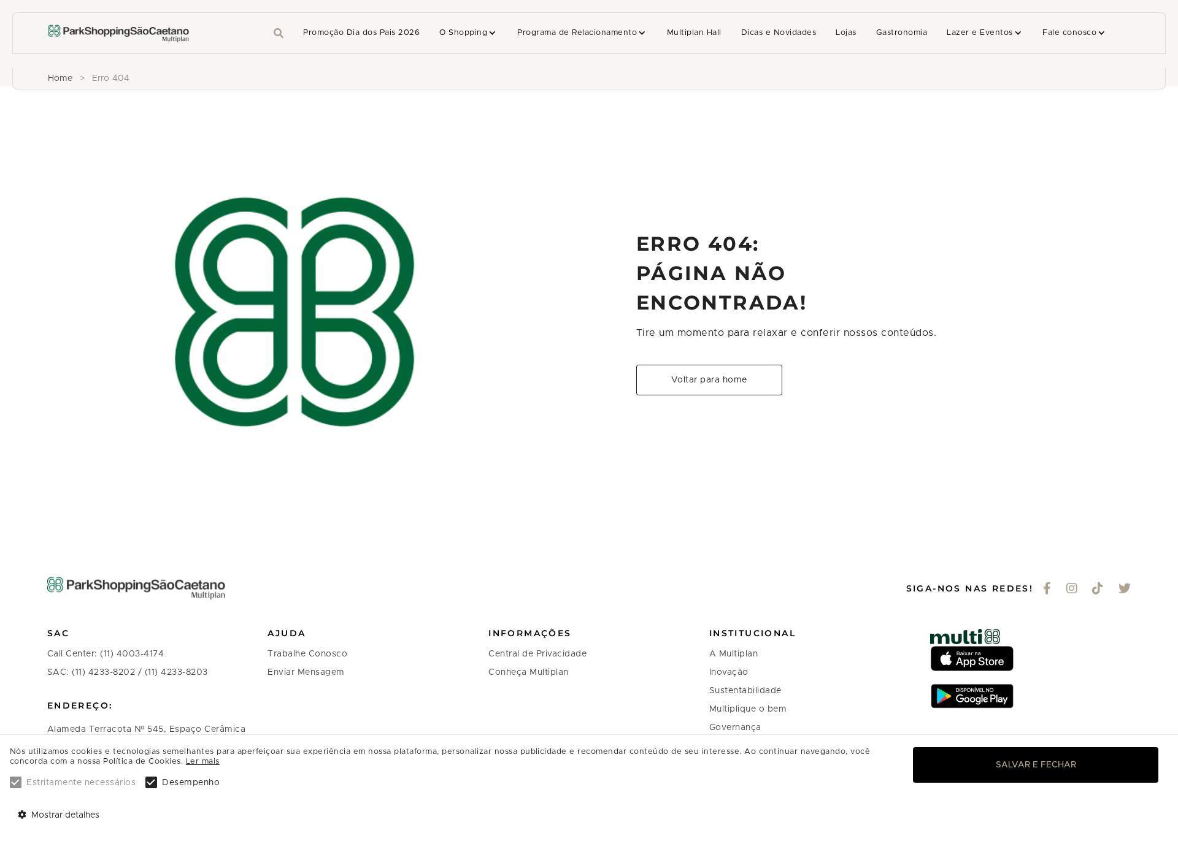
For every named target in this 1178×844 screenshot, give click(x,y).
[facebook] (1047, 590)
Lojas (846, 33)
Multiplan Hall (694, 33)
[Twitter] (1124, 590)
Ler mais (203, 762)
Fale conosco (1069, 33)
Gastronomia (901, 33)
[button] (468, 33)
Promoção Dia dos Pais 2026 (361, 33)
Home (60, 78)
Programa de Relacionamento (577, 33)
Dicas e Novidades (778, 33)
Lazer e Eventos (979, 33)
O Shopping (463, 33)
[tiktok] (1098, 590)
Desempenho (191, 782)
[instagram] (1072, 590)
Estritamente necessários (81, 782)
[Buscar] (278, 33)
